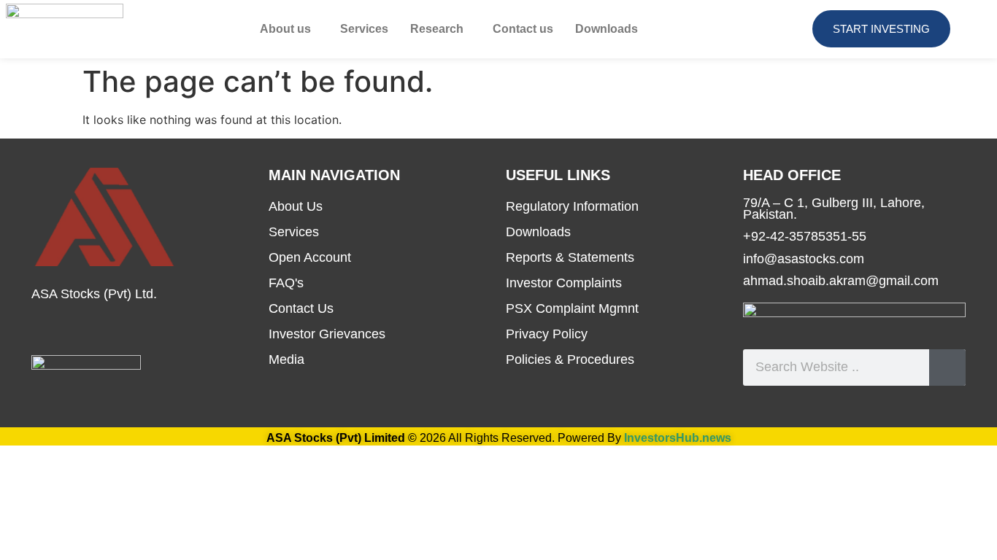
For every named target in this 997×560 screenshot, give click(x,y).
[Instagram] (152, 330)
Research (436, 29)
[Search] (947, 367)
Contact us (523, 29)
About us (285, 29)
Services (364, 29)
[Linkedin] (79, 330)
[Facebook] (42, 330)
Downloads (606, 29)
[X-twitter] (115, 330)
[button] (289, 29)
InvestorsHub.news (677, 438)
